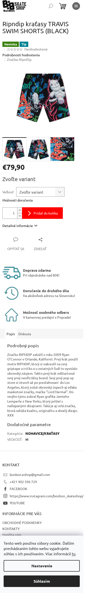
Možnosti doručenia (17, 200)
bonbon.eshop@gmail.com (30, 474)
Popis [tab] (11, 334)
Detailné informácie (17, 225)
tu (73, 553)
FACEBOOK (18, 488)
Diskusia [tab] (24, 334)
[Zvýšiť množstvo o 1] (19, 210)
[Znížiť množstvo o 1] (19, 216)
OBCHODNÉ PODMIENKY (22, 522)
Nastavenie (41, 565)
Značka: (19, 59)
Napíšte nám (12, 535)
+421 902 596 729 (23, 481)
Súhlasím (42, 581)
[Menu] (76, 6)
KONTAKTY (11, 528)
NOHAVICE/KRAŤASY (42, 433)
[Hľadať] (51, 6)
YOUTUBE (17, 503)
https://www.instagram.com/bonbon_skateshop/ (46, 496)
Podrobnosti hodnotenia (21, 55)
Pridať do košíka (46, 213)
